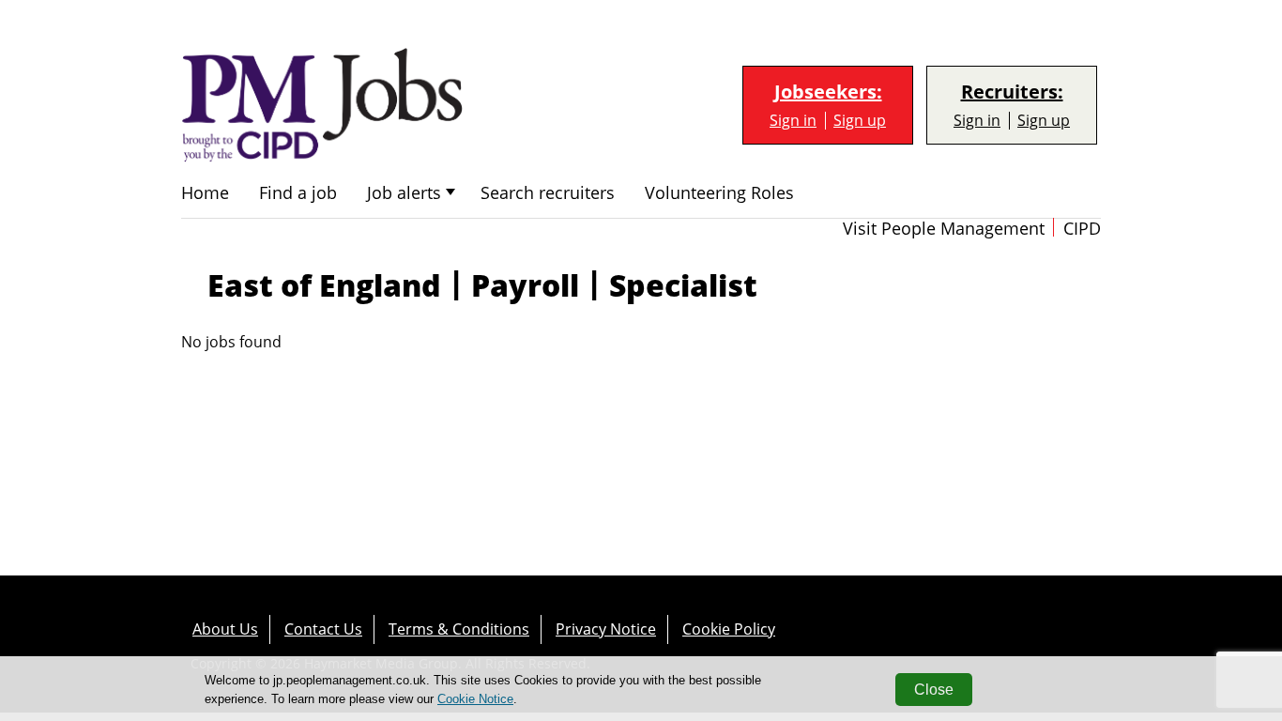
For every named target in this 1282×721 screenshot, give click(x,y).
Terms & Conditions (459, 629)
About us (225, 629)
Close (934, 690)
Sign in (793, 121)
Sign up (859, 121)
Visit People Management (944, 228)
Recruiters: (1012, 92)
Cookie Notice (475, 699)
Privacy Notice (606, 629)
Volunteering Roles (719, 193)
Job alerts (404, 193)
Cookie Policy (728, 629)
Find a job (298, 193)
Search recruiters (548, 193)
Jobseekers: (828, 92)
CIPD (1082, 228)
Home (205, 193)
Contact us (323, 629)
